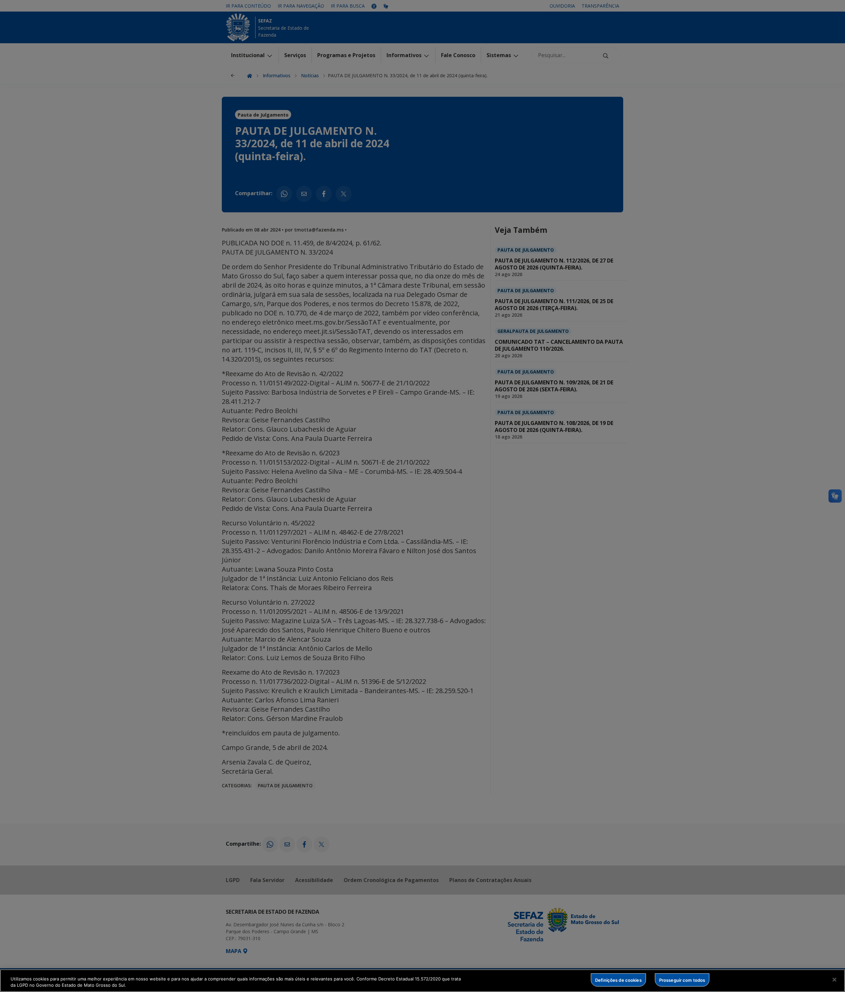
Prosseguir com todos (682, 979)
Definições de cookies (618, 979)
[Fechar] (834, 980)
